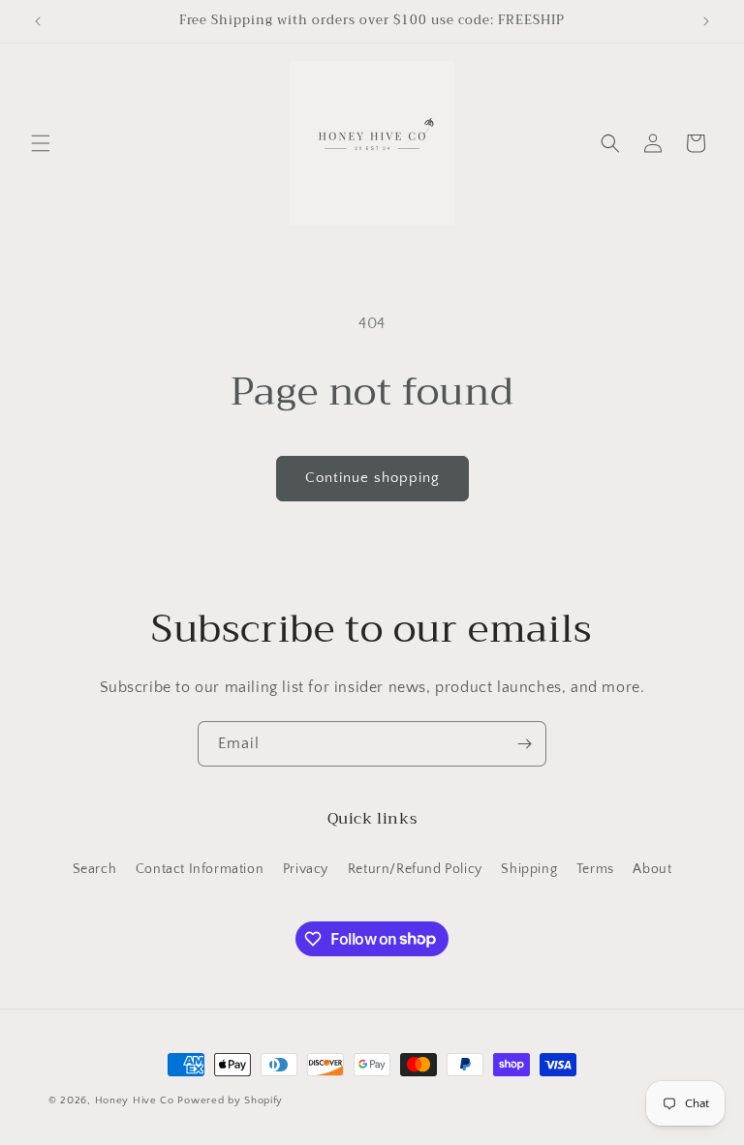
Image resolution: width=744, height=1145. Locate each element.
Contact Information (200, 869)
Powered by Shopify (230, 1100)
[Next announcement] (706, 21)
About (652, 869)
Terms (595, 869)
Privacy (305, 869)
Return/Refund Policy (415, 869)
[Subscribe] (524, 744)
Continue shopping (372, 477)
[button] (40, 143)
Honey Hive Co (134, 1100)
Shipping (529, 869)
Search (95, 869)
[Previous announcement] (37, 21)
